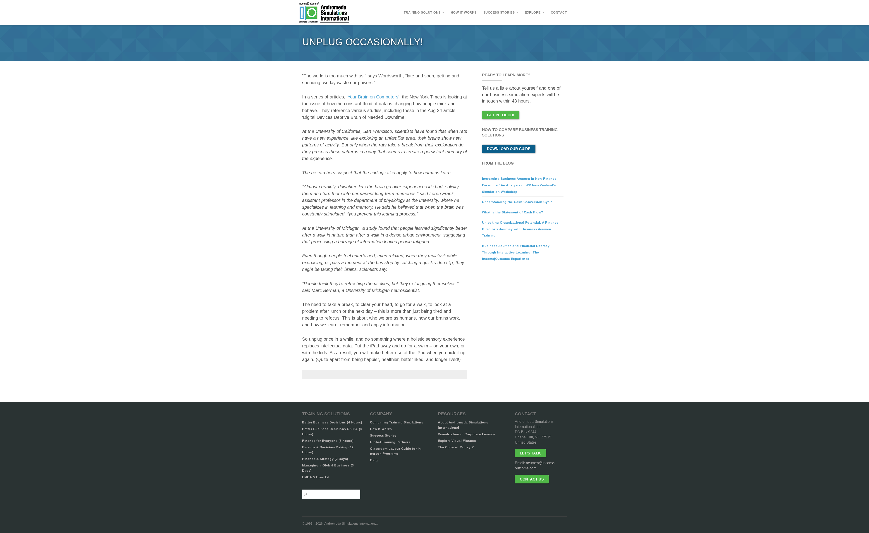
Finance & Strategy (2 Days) (325, 459)
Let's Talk (530, 453)
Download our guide (508, 149)
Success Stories (499, 12)
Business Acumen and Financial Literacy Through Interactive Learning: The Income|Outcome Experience (515, 252)
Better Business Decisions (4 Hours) (332, 422)
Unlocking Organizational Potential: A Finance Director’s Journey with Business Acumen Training (520, 229)
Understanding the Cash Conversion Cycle (517, 202)
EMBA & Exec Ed (315, 477)
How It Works (464, 12)
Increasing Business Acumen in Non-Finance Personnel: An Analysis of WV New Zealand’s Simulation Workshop (519, 185)
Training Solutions (422, 12)
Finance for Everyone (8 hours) (327, 440)
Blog (374, 460)
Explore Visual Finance (457, 440)
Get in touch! (500, 115)
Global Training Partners (390, 442)
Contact (559, 12)
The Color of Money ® (456, 447)
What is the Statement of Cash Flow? (512, 212)
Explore (533, 12)
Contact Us (532, 479)
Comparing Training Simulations (396, 422)
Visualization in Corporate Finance (466, 434)
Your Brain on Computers (373, 96)
